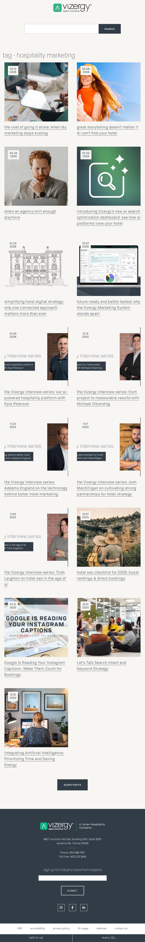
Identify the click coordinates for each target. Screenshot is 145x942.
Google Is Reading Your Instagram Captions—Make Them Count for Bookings (34, 668)
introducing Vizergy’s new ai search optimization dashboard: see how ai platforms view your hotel (109, 217)
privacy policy (61, 928)
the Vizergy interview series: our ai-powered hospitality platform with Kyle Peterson (36, 398)
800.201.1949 (78, 856)
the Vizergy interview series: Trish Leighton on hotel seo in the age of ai (35, 578)
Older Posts (72, 785)
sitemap (102, 928)
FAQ (20, 928)
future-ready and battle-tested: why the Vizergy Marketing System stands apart (108, 307)
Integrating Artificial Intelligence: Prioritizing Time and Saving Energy (34, 759)
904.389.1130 (77, 852)
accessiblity (37, 928)
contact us (121, 928)
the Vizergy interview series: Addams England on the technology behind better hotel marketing (36, 488)
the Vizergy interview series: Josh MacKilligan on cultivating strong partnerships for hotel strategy (107, 488)
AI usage (83, 928)
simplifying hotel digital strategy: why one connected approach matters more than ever (34, 307)
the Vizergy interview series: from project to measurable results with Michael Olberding (108, 398)
